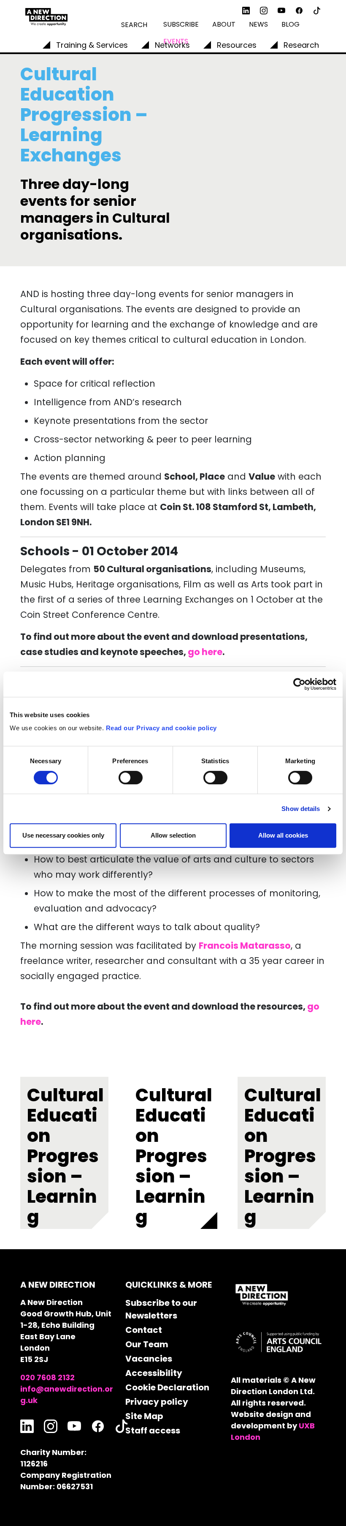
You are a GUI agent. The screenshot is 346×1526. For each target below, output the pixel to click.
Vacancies (148, 1359)
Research (301, 45)
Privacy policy (156, 1402)
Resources (237, 45)
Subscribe (181, 24)
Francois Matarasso (245, 945)
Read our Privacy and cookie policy (161, 728)
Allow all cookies (283, 835)
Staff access (152, 1430)
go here (205, 652)
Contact (143, 1330)
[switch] (131, 777)
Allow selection (173, 835)
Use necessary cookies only (63, 835)
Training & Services (92, 45)
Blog (290, 24)
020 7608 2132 (47, 1377)
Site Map (144, 1416)
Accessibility (153, 1373)
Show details (300, 808)
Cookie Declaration (167, 1387)
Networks (172, 45)
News (258, 24)
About (223, 24)
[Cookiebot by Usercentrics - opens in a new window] (299, 684)
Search (134, 25)
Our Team (146, 1344)
